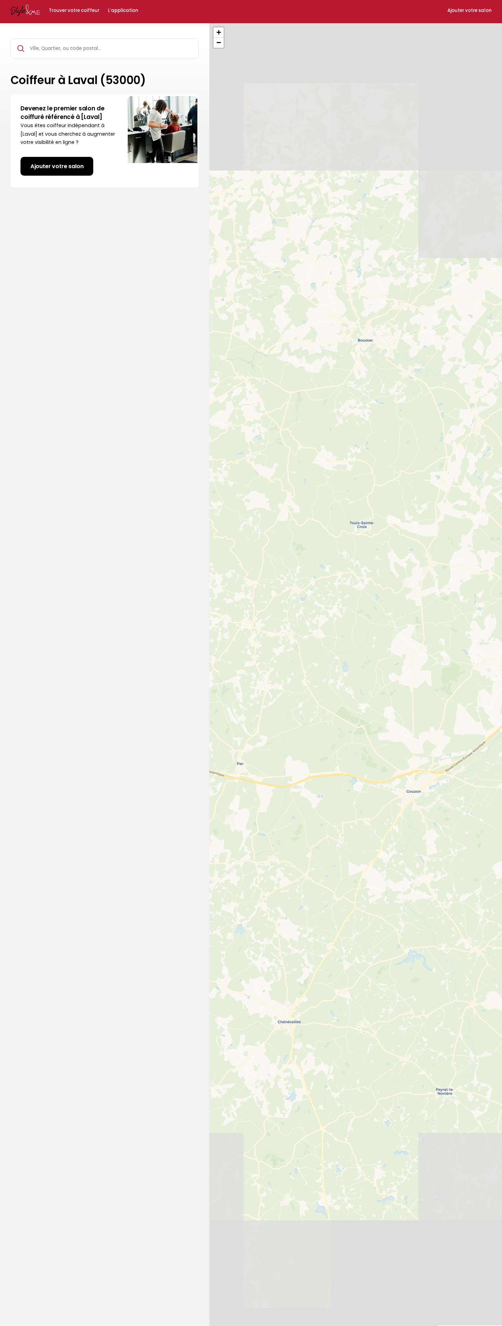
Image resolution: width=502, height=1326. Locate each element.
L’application (123, 10)
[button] (218, 32)
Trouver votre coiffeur (74, 10)
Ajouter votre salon (469, 10)
